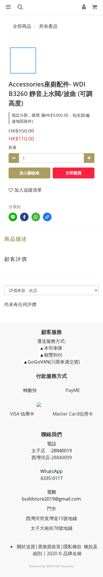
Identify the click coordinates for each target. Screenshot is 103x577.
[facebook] (24, 217)
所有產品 (48, 26)
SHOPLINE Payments (60, 566)
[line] (13, 217)
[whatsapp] (35, 217)
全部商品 (22, 26)
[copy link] (47, 217)
